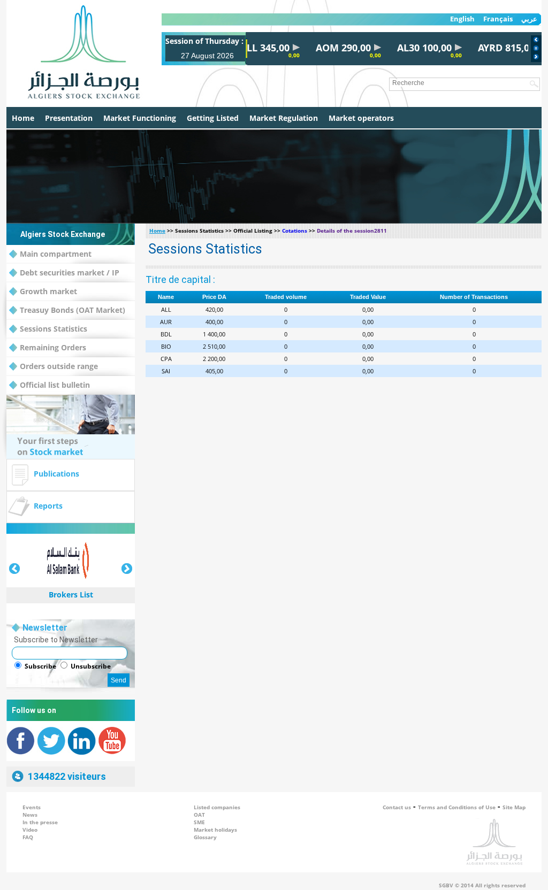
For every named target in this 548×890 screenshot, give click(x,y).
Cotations (294, 230)
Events (31, 807)
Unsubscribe (91, 666)
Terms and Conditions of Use (457, 807)
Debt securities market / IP (69, 272)
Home (23, 118)
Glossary (205, 837)
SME (199, 822)
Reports (48, 506)
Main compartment (56, 254)
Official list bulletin (55, 385)
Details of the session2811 (352, 230)
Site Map (514, 807)
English (462, 19)
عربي (529, 19)
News (29, 814)
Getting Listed (213, 118)
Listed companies (217, 807)
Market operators (361, 118)
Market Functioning (139, 118)
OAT (199, 814)
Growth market (48, 291)
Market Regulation (283, 118)
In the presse (40, 822)
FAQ (27, 837)
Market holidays (215, 829)
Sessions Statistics (53, 329)
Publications (56, 474)
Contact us (397, 807)
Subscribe (40, 666)
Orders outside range (59, 366)
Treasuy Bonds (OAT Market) (72, 310)
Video (29, 829)
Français (498, 19)
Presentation (69, 118)
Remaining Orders (53, 347)
